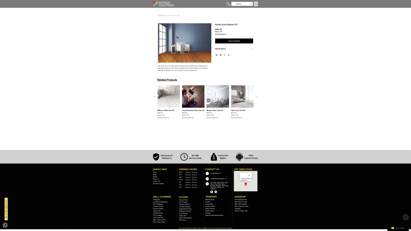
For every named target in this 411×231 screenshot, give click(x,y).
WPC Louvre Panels (159, 220)
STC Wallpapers (158, 204)
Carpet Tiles (182, 215)
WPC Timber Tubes (159, 222)
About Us (156, 179)
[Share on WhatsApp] (224, 55)
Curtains (207, 202)
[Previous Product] (154, 96)
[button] (256, 4)
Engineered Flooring (185, 209)
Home (160, 15)
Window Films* (209, 211)
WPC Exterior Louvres (242, 206)
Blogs (155, 174)
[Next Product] (256, 96)
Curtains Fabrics (210, 206)
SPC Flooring (183, 202)
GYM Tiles (182, 220)
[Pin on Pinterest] (220, 55)
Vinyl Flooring (183, 213)
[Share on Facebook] (216, 55)
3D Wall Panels (158, 213)
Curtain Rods (209, 204)
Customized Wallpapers (160, 202)
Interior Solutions (187, 228)
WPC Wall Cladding (241, 204)
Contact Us (156, 181)
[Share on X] (228, 55)
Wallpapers (156, 199)
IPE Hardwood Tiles (241, 199)
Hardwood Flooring (184, 211)
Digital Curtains (210, 208)
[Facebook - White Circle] (211, 191)
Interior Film (157, 211)
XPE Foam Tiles (158, 217)
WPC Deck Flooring (241, 202)
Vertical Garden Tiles (241, 211)
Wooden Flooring (184, 204)
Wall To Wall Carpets (185, 218)
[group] (205, 102)
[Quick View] (168, 96)
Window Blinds (209, 199)
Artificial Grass (183, 200)
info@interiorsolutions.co (218, 178)
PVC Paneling (157, 215)
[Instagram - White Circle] (215, 191)
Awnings (208, 213)
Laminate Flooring (184, 206)
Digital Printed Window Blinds (214, 215)
